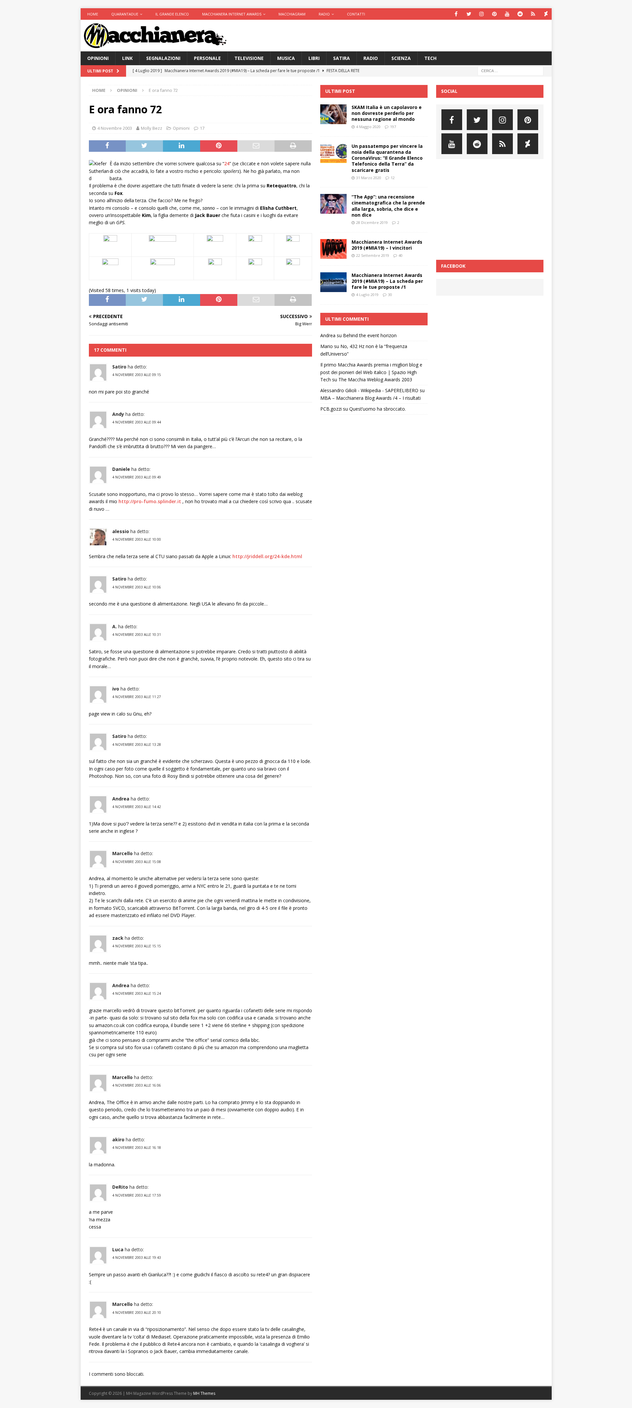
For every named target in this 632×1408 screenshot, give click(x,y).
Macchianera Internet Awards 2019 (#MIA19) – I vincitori (387, 245)
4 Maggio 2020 (368, 126)
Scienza (401, 58)
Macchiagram (291, 14)
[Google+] (533, 14)
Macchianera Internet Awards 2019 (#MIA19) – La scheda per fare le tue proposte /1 (387, 281)
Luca (117, 1249)
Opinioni (98, 58)
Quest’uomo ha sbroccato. (377, 409)
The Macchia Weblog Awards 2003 (375, 379)
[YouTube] (507, 14)
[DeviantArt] (546, 14)
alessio (120, 531)
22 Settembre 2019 (372, 255)
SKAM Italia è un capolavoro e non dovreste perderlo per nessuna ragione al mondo (387, 113)
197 (393, 126)
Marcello (122, 853)
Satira (341, 58)
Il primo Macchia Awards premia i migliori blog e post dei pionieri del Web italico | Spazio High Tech (371, 372)
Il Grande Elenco (172, 14)
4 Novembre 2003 (114, 128)
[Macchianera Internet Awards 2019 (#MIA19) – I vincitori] (333, 249)
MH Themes (204, 1393)
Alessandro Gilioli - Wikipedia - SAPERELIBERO (369, 390)
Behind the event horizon (370, 335)
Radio (324, 14)
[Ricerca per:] (510, 71)
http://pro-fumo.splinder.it (149, 501)
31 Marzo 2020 (368, 177)
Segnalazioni (163, 58)
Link (127, 58)
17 (202, 128)
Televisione (249, 58)
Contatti (356, 14)
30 (390, 294)
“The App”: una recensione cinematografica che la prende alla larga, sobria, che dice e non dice (388, 206)
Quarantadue (124, 14)
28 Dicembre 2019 (372, 222)
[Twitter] (469, 14)
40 (401, 255)
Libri (314, 58)
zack (117, 938)
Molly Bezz (151, 128)
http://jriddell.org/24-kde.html (267, 556)
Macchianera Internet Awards (231, 14)
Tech (430, 58)
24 (226, 163)
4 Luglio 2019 (367, 294)
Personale (207, 58)
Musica (286, 58)
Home (92, 14)
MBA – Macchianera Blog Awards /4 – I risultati (370, 398)
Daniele (121, 469)
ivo (115, 689)
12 (393, 177)
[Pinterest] (494, 14)
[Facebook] (456, 14)
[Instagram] (481, 14)
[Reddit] (520, 14)
